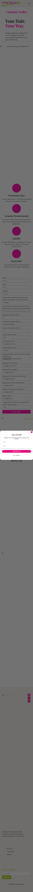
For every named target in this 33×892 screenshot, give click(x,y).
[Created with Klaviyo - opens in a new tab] (16, 460)
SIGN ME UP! (16, 451)
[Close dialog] (31, 432)
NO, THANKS (16, 455)
